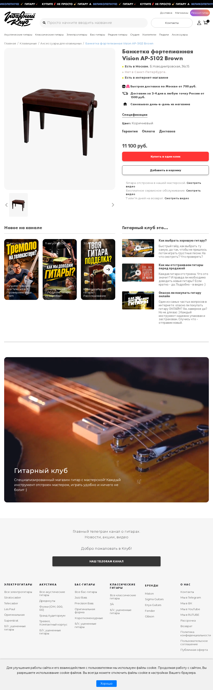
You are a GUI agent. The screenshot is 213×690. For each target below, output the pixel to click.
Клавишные (28, 43)
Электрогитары (77, 34)
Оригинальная (14, 614)
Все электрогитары (18, 592)
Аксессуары (180, 34)
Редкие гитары (117, 34)
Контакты (187, 592)
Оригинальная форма (85, 610)
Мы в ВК (186, 603)
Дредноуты (47, 600)
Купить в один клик (166, 156)
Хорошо (106, 683)
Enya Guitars (153, 605)
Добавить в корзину (165, 170)
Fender (150, 610)
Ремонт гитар (200, 12)
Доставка (166, 12)
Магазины (181, 12)
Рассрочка (188, 620)
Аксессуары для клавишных (61, 43)
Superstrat (11, 620)
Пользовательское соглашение (194, 642)
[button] (6, 205)
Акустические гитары (18, 34)
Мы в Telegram (190, 597)
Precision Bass (84, 603)
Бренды (152, 585)
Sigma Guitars (154, 599)
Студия (134, 34)
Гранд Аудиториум (52, 615)
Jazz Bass (81, 597)
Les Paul (9, 609)
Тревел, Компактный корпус (53, 622)
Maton (149, 593)
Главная (10, 43)
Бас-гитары (97, 34)
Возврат (186, 626)
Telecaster (11, 603)
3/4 (112, 604)
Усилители (149, 34)
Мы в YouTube (190, 609)
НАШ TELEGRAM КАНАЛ (106, 561)
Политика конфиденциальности (195, 633)
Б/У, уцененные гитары (15, 627)
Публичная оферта (194, 649)
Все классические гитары (123, 597)
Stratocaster (12, 597)
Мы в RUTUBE (189, 614)
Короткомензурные (89, 618)
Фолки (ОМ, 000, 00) (51, 608)
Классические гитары (49, 34)
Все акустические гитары (52, 593)
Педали (164, 34)
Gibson (149, 616)
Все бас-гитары (86, 592)
